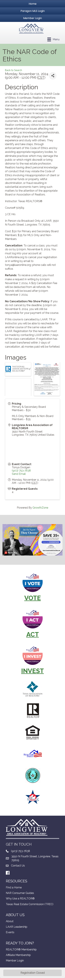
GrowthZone (40, 507)
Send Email (19, 473)
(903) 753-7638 (21, 470)
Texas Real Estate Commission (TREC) (29, 904)
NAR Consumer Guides (20, 893)
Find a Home (14, 887)
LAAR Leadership (16, 926)
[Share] (52, 76)
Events (10, 932)
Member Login (15, 960)
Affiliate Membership (18, 955)
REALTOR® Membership (21, 949)
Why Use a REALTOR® (20, 898)
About (10, 921)
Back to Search (13, 70)
